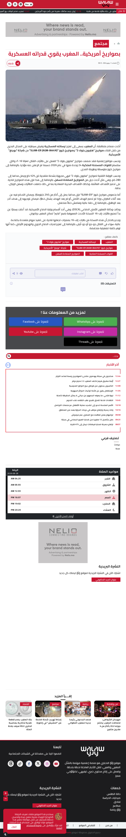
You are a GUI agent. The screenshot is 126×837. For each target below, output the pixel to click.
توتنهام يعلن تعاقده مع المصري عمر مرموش (92, 415)
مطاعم (116, 805)
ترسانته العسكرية (87, 242)
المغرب (109, 242)
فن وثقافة (112, 704)
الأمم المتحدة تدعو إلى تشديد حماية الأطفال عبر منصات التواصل (83, 405)
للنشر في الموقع (87, 825)
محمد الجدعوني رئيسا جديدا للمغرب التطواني (79, 721)
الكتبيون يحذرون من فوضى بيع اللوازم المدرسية (91, 386)
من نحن (109, 825)
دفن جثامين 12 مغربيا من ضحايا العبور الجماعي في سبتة (87, 419)
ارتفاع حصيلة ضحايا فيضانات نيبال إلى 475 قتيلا (91, 424)
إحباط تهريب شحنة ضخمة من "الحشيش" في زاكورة (48, 721)
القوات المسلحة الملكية (101, 254)
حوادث (117, 445)
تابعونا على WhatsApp (90, 321)
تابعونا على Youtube (35, 331)
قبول (14, 827)
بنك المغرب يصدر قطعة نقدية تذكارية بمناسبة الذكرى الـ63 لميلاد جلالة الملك (20, 724)
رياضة (85, 704)
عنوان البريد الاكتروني (106, 580)
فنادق (117, 801)
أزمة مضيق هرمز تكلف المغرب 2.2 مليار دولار (92, 381)
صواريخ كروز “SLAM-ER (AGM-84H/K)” (94, 248)
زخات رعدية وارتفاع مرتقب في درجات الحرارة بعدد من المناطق (86, 410)
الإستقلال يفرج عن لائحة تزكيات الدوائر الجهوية (92, 391)
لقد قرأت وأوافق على (44, 827)
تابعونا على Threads (90, 341)
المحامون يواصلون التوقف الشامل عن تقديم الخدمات (88, 429)
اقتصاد (25, 704)
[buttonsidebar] (117, 4)
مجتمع (100, 43)
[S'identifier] (15, 4)
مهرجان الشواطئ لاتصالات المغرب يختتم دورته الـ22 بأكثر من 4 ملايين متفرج (108, 724)
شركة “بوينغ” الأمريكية (55, 248)
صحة (118, 448)
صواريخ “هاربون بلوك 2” (57, 242)
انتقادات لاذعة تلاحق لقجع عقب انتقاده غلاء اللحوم (89, 400)
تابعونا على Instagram (90, 331)
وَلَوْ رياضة (115, 809)
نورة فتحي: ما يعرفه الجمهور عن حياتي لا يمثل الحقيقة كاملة (84, 395)
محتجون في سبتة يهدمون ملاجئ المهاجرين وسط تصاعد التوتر (84, 376)
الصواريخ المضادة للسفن (68, 254)
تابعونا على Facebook (35, 321)
